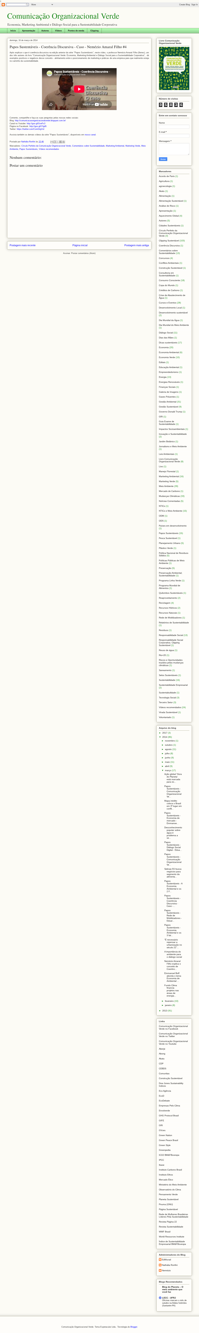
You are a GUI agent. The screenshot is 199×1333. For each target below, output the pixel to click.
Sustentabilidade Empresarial (173, 685)
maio (167, 762)
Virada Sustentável (168, 712)
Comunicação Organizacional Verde (63, 15)
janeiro (168, 1005)
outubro (169, 745)
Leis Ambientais (166, 454)
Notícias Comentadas (169, 501)
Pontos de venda (76, 30)
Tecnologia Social (167, 697)
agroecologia (165, 186)
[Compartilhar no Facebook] (60, 141)
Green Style (165, 1145)
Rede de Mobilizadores (170, 617)
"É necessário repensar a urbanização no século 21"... (173, 943)
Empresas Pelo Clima (169, 1105)
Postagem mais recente (23, 245)
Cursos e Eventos (167, 302)
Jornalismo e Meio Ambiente (173, 446)
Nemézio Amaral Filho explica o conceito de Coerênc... (172, 965)
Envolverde (164, 1110)
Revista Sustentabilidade (171, 1226)
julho (167, 753)
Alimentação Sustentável (171, 201)
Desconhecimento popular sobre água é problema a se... (173, 832)
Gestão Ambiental (167, 401)
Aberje (162, 1049)
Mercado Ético (166, 1179)
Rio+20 (162, 655)
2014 (165, 737)
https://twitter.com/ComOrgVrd (30, 129)
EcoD (161, 1096)
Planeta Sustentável (168, 1199)
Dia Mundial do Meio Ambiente (174, 325)
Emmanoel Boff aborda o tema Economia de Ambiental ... (172, 977)
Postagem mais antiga (136, 245)
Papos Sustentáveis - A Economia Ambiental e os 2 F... (173, 886)
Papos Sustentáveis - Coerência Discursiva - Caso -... (172, 900)
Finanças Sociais (167, 387)
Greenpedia (165, 1150)
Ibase (161, 1165)
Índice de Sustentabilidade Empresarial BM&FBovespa (172, 1242)
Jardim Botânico (167, 441)
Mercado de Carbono (169, 491)
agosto (168, 749)
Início (13, 30)
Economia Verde (167, 357)
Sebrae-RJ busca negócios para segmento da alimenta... (172, 873)
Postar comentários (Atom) (83, 253)
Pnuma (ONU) (166, 1204)
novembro (170, 740)
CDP (161, 1063)
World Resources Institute (171, 1236)
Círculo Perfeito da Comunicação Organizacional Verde (46, 146)
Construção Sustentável (170, 268)
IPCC (161, 1160)
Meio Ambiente (166, 486)
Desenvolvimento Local (170, 307)
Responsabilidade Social (171, 635)
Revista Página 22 (168, 1221)
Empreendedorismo (168, 372)
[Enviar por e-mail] (51, 141)
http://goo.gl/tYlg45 (37, 126)
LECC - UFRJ (169, 1298)
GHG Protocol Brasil (169, 1115)
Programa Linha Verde (170, 580)
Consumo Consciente (169, 280)
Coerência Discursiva (169, 245)
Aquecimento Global (169, 216)
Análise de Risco (167, 206)
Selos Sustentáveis (168, 675)
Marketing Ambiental (115, 146)
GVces (162, 1130)
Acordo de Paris (167, 176)
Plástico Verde (166, 548)
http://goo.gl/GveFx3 (36, 123)
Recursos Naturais (168, 613)
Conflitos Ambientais (169, 263)
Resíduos (163, 630)
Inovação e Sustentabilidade (173, 434)
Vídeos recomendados (49, 149)
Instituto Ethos (166, 1174)
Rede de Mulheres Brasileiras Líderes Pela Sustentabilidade (173, 1215)
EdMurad (166, 1259)
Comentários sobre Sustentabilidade (88, 146)
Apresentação (28, 30)
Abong (162, 1053)
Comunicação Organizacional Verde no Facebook (173, 1027)
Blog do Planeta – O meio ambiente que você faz (172, 1289)
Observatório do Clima (170, 1189)
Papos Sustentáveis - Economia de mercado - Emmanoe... (172, 818)
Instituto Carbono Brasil (170, 1169)
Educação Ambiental (169, 367)
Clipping (94, 30)
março (168, 770)
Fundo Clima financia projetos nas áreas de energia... (171, 990)
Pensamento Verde (168, 1194)
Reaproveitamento (168, 598)
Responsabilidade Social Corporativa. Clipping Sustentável (171, 642)
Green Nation (165, 1135)
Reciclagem (164, 603)
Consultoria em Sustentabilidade (167, 274)
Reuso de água (166, 650)
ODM (161, 516)
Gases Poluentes (167, 396)
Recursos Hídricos (168, 608)
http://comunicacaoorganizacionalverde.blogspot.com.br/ (40, 120)
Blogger (133, 1327)
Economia (164, 347)
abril (167, 766)
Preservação (165, 568)
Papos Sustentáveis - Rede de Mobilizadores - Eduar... (173, 915)
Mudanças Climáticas (169, 496)
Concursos (164, 258)
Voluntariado (165, 717)
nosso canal (90, 134)
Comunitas (164, 1073)
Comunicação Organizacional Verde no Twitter (173, 1034)
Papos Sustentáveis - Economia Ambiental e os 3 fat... (172, 930)
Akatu (161, 191)
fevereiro (169, 1001)
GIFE (161, 1120)
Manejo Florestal (167, 471)
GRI (161, 416)
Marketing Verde (132, 146)
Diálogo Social (166, 332)
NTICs (162, 506)
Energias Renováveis (169, 382)
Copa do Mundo (167, 285)
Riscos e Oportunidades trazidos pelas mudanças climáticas (171, 663)
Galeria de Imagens (168, 392)
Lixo (161, 466)
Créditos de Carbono (169, 290)
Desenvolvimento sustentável (173, 312)
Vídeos (58, 30)
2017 (165, 733)
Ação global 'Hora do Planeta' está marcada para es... (173, 778)
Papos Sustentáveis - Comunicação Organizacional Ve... (172, 791)
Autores (45, 30)
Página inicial (80, 245)
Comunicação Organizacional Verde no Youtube (173, 1042)
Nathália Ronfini (170, 1265)
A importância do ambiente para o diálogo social (173, 954)
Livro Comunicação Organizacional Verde (169, 460)
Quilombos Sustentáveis (171, 593)
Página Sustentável (168, 1209)
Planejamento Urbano (169, 543)
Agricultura (164, 181)
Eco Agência (165, 1091)
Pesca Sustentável (168, 538)
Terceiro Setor (166, 702)
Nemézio (166, 1270)
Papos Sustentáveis (28, 149)
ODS (161, 521)
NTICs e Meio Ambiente (170, 511)
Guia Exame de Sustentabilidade (167, 422)
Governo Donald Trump (170, 411)
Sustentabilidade (167, 680)
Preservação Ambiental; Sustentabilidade (170, 574)
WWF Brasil (164, 1231)
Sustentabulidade (167, 692)
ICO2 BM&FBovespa (169, 1155)
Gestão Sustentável (168, 406)
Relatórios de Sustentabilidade (174, 622)
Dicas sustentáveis (168, 342)
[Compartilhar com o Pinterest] (63, 141)
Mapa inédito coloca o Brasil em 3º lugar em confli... (173, 805)
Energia (163, 377)
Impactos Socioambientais (172, 429)
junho (168, 757)
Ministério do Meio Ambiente (173, 1184)
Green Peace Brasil (168, 1140)
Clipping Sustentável (169, 240)
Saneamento (165, 670)
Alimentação (165, 196)
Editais (162, 362)
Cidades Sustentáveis (169, 225)
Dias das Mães (166, 337)
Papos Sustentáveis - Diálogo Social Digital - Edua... (173, 846)
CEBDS (162, 1068)
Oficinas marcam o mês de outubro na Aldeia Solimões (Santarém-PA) (174, 1303)
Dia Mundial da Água (169, 320)
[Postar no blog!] (54, 141)
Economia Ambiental (169, 352)
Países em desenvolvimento (173, 525)
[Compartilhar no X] (57, 141)
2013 (165, 1010)
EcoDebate (164, 1100)
